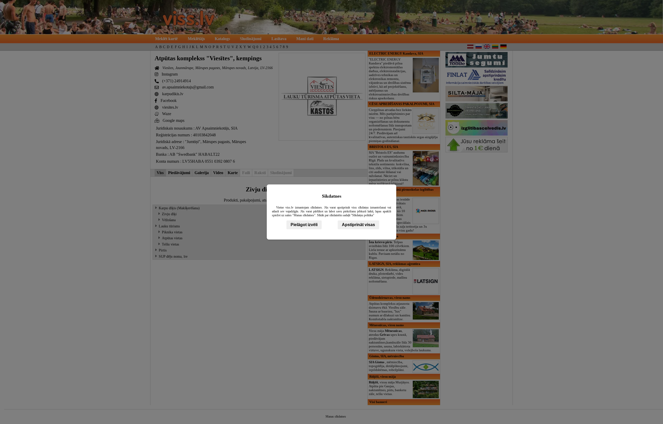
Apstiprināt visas (358, 224)
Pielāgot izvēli (304, 224)
